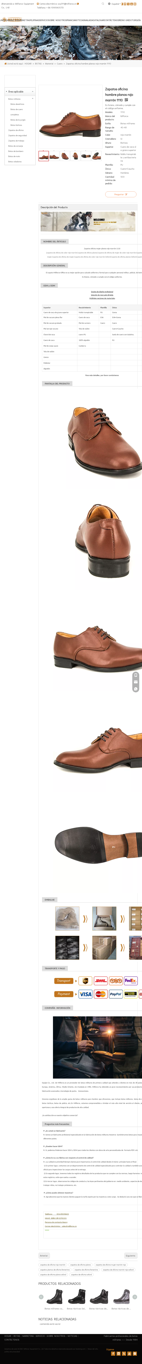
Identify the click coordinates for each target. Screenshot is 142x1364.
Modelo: (109, 112)
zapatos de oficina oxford (81, 1274)
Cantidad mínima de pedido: (110, 180)
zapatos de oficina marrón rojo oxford (118, 1269)
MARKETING (28, 1335)
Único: (108, 168)
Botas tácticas (16, 125)
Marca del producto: (110, 118)
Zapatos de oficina (16, 130)
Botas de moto (14, 156)
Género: (109, 172)
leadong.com (80, 1349)
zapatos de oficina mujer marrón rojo (111, 1264)
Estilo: (108, 123)
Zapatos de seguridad (17, 135)
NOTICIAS (72, 1335)
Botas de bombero (15, 151)
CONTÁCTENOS (11, 1339)
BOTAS (17, 1335)
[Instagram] (135, 3)
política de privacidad (12, 1351)
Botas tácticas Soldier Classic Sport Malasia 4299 (54, 1308)
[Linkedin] (125, 3)
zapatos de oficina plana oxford (53, 1274)
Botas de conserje (15, 146)
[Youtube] (131, 3)
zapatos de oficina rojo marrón (52, 1264)
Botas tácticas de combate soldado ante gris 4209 (99, 1308)
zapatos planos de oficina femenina (55, 1269)
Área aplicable (15, 91)
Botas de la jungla (18, 119)
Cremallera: (110, 138)
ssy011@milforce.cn (67, 3)
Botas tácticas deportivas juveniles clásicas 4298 (77, 1308)
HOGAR (7, 1335)
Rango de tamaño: (109, 129)
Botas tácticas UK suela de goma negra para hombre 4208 (121, 1308)
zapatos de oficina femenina (86, 1269)
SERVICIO (40, 1335)
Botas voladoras (15, 161)
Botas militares (14, 99)
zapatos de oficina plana (80, 1264)
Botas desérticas (17, 104)
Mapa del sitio (93, 1349)
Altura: (108, 142)
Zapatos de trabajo (16, 140)
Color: (107, 134)
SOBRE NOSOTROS (56, 1335)
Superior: (109, 146)
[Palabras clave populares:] (103, 4)
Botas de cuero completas (17, 112)
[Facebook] (121, 3)
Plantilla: (109, 164)
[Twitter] (128, 3)
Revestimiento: (112, 154)
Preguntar (119, 194)
